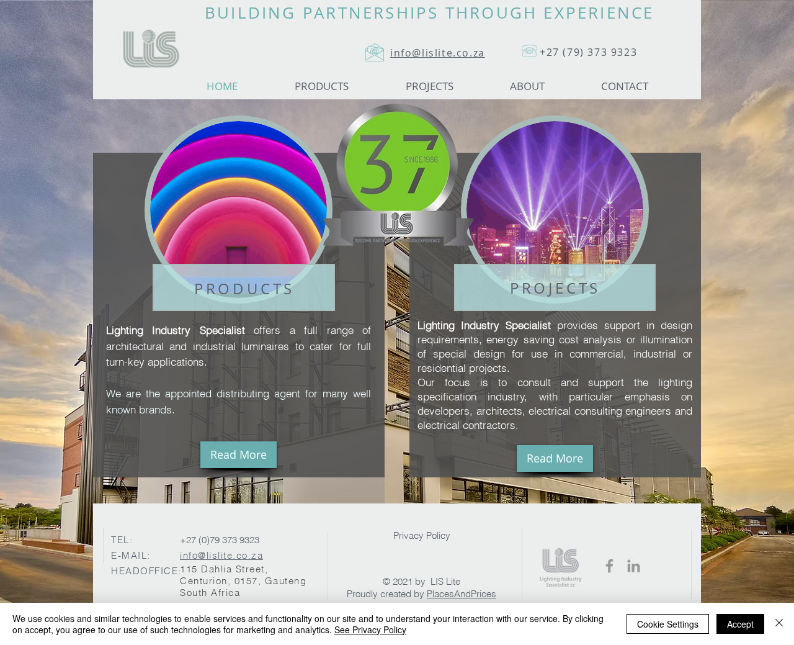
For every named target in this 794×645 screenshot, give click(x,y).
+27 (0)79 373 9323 (219, 540)
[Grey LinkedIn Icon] (634, 566)
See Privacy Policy (370, 629)
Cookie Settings (667, 624)
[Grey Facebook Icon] (609, 566)
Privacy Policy (421, 535)
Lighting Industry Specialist (484, 325)
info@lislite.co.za (221, 555)
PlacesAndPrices (461, 594)
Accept (740, 624)
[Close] (779, 624)
